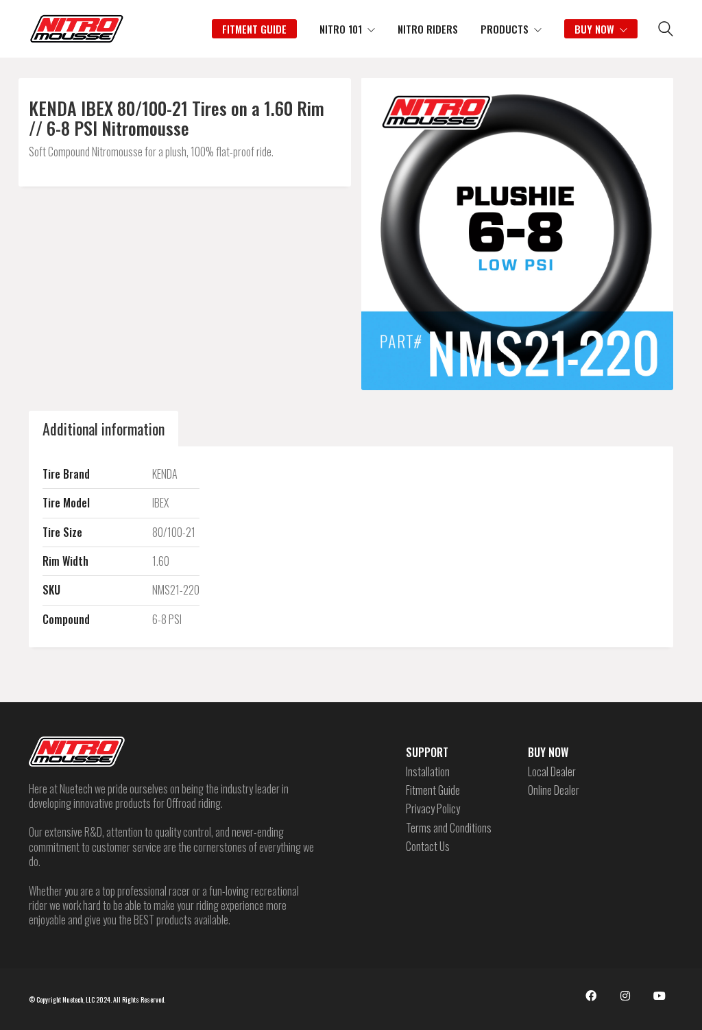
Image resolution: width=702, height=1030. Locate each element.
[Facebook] (591, 995)
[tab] (103, 428)
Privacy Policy (433, 809)
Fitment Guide (433, 790)
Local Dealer (552, 772)
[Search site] (665, 30)
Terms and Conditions (449, 828)
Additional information (104, 429)
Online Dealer (553, 790)
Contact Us (428, 846)
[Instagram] (625, 995)
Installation (428, 772)
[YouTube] (659, 995)
